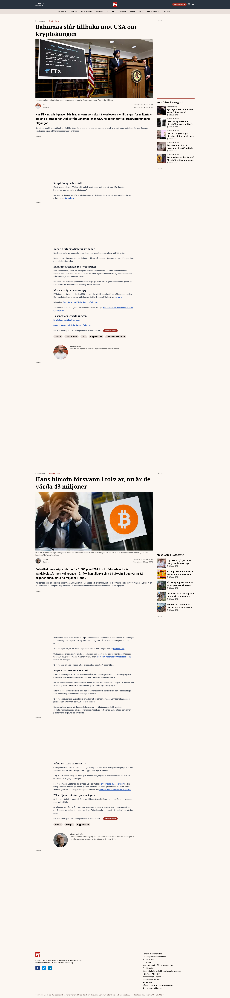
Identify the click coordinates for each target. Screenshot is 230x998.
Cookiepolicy (148, 968)
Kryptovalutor (54, 21)
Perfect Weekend (154, 11)
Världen (74, 11)
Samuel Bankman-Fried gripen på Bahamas (72, 325)
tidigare (118, 297)
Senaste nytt (62, 11)
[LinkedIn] (50, 968)
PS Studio (168, 11)
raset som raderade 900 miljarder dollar (114, 657)
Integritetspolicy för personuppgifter (158, 965)
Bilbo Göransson (76, 346)
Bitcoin (58, 337)
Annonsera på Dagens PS (153, 977)
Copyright (147, 962)
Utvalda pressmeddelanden (154, 957)
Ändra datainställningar (152, 988)
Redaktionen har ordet (152, 979)
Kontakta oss (148, 959)
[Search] (189, 4)
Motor (132, 11)
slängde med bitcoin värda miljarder (115, 789)
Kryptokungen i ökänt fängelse (66, 320)
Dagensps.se (40, 21)
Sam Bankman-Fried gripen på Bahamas (81, 302)
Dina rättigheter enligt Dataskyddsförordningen (162, 971)
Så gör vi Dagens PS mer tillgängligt (158, 985)
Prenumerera (179, 4)
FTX (84, 337)
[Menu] (193, 4)
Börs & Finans (86, 11)
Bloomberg (69, 198)
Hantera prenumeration (152, 954)
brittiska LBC (118, 649)
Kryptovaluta (96, 337)
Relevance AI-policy (151, 974)
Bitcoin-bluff (71, 337)
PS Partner (147, 982)
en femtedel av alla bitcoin (112, 784)
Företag (123, 11)
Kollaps (69, 824)
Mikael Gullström (76, 834)
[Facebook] (37, 968)
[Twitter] (44, 968)
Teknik (113, 11)
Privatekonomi (102, 11)
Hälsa (141, 11)
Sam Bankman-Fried (116, 337)
